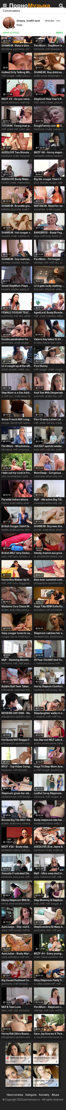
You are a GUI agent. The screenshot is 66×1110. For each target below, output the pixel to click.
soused (5, 236)
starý (4, 930)
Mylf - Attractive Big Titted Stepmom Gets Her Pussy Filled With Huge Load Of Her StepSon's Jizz (49, 499)
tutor (22, 129)
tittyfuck (50, 289)
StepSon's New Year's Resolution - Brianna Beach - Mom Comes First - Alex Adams (49, 99)
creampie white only (45, 476)
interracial (7, 689)
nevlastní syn (41, 636)
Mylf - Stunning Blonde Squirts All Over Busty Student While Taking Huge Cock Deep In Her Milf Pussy (16, 659)
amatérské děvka (47, 556)
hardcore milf (48, 876)
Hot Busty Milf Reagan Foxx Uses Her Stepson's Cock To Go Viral (16, 739)
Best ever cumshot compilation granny (49, 579)
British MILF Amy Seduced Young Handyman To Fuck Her (16, 553)
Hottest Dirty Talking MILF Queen (16, 72)
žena (32, 75)
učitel (27, 316)
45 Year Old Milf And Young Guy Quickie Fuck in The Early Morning (49, 659)
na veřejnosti (14, 476)
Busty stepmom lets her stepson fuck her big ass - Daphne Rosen (49, 820)
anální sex (51, 396)
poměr (37, 529)
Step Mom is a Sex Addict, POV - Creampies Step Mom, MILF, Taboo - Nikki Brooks (16, 392)
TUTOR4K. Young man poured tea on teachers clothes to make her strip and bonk (16, 125)
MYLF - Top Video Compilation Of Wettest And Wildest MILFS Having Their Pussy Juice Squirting (16, 766)
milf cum (13, 556)
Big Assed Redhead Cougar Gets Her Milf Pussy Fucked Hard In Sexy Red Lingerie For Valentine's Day (16, 980)
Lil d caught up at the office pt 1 (16, 366)
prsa (25, 75)
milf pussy (25, 663)
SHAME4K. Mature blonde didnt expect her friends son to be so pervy (16, 45)
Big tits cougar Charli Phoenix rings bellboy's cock (49, 179)
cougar (29, 369)
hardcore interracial (47, 1037)
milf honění (14, 930)
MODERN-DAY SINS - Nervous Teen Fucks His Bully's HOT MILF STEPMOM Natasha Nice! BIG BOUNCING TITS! (16, 713)
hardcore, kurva (45, 663)
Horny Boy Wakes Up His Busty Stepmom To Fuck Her (16, 579)
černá (4, 903)
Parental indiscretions (14, 499)
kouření (5, 289)
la (35, 556)
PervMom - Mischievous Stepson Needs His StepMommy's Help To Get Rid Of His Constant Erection (16, 446)
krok (29, 289)
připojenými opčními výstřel (49, 583)
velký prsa (27, 850)
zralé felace (29, 209)
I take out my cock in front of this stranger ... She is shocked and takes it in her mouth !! (16, 472)
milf (36, 102)
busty (55, 236)
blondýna (6, 49)
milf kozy (45, 236)
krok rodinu (16, 503)
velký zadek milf (45, 983)
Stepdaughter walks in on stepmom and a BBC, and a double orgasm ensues (49, 713)
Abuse (55, 1094)
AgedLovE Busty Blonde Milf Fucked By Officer (49, 312)
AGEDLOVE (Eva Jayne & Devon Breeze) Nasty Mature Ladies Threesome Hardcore (49, 846)
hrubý (48, 129)
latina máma (30, 422)
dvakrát (40, 716)
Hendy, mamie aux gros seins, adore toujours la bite (49, 553)
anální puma (17, 529)
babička (5, 209)
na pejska (26, 262)
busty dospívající (50, 75)
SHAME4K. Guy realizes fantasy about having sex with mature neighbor (16, 259)
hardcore (39, 49)
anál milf (39, 396)
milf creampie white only (27, 449)
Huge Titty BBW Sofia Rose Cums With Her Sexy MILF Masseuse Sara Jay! (49, 606)
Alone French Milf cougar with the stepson (16, 419)
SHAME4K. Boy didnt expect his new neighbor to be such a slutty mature (49, 72)
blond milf (16, 422)
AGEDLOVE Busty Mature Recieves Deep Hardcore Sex (16, 179)
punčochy (18, 49)
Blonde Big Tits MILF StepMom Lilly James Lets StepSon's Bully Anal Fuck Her (16, 820)
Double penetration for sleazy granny (16, 339)
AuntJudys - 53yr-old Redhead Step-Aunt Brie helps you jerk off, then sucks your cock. (16, 926)
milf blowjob (52, 49)
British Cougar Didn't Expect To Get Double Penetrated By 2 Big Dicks (16, 526)
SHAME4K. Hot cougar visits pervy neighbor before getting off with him (16, 232)
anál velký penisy (19, 609)
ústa (25, 476)
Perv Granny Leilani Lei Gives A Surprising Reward (49, 419)
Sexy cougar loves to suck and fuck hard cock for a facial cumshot (16, 633)
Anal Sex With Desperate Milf (49, 392)
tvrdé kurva (24, 636)
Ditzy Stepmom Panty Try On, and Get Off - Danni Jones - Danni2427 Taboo (49, 980)
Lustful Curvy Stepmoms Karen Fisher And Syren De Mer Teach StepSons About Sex (49, 793)
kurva (4, 102)
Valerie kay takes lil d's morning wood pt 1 (49, 339)
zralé (37, 75)
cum (41, 289)
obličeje (38, 262)
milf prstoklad (54, 609)
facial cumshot (49, 957)
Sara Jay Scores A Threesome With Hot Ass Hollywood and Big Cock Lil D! (49, 1033)
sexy (36, 236)
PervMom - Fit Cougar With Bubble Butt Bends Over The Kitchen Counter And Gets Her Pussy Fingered (49, 259)
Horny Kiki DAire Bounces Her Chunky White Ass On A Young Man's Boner (16, 1033)
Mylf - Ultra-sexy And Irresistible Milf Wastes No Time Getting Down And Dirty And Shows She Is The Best (49, 873)
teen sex (31, 129)
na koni (23, 556)
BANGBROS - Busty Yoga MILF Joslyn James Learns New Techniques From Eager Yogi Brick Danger (49, 232)
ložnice (51, 422)
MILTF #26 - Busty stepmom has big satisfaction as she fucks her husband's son (16, 846)
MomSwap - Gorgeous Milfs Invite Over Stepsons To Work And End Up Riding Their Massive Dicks (49, 472)
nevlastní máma (43, 155)
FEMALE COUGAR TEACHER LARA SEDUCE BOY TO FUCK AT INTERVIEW (16, 312)
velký (19, 75)
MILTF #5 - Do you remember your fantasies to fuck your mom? (16, 99)
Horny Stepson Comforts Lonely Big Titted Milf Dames (49, 686)
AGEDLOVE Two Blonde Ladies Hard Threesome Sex (16, 152)
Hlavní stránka (15, 1094)
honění (5, 182)
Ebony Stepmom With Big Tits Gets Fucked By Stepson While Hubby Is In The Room (16, 900)
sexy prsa (18, 876)
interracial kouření (19, 903)
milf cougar (8, 75)
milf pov (8, 396)
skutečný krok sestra (31, 1010)
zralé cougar (53, 209)
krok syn (28, 503)
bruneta (16, 209)
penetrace (7, 342)
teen (39, 342)
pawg (23, 289)
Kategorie (31, 1094)
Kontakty (44, 1094)
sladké (15, 289)
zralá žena (20, 396)
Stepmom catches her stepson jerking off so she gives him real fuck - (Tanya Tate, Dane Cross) (49, 633)
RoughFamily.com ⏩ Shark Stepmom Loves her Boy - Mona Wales (49, 125)
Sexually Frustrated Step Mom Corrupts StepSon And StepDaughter (16, 873)
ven (3, 476)
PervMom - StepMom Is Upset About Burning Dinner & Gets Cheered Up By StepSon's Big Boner (49, 45)
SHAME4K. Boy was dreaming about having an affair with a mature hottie (49, 526)
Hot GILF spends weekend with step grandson (49, 446)
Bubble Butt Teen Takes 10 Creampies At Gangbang (16, 686)
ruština (22, 236)
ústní (28, 49)
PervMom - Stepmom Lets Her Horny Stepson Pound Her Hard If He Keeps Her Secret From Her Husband (49, 1007)
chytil (4, 369)
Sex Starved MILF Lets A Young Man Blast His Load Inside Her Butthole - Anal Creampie (49, 739)
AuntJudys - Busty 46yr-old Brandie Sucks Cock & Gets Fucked (16, 953)
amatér (13, 369)
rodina (56, 129)
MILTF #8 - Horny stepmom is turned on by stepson (49, 152)
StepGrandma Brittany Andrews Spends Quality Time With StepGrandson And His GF (49, 926)
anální (4, 529)
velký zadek (46, 102)
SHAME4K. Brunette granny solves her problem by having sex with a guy (16, 205)
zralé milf (12, 129)
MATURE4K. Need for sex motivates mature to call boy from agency (49, 205)
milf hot (56, 716)
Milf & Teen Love (11, 1007)
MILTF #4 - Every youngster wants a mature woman (49, 953)
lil (35, 342)
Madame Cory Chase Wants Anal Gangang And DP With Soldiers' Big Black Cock (16, 606)
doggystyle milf (27, 583)
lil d (36, 289)
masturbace (24, 182)
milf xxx (24, 957)
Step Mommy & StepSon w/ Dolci (49, 900)
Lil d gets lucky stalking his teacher (49, 285)
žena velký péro (29, 155)
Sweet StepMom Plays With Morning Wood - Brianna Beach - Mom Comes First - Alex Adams (16, 285)
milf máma (27, 102)
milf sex (54, 262)
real (16, 1010)
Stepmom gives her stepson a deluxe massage (16, 793)
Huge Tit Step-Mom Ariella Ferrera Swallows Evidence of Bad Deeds (49, 766)
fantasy (5, 262)
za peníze (39, 209)
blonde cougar (48, 182)
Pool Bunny (40, 366)
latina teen (49, 342)
